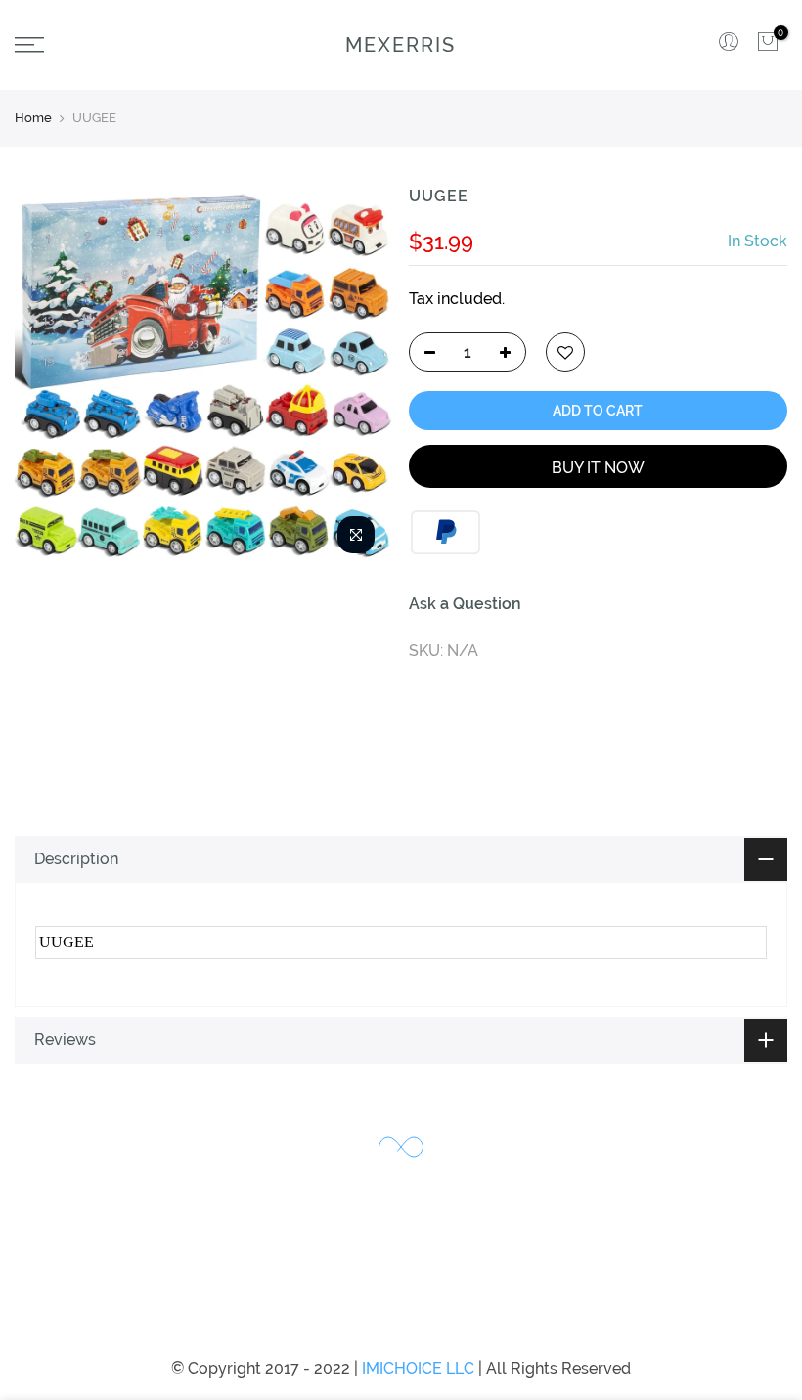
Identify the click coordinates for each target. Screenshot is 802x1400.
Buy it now (598, 468)
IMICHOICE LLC (418, 1368)
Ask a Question (465, 603)
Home (33, 117)
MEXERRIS (400, 45)
